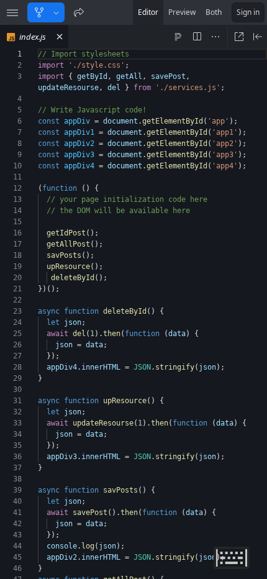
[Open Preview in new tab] (239, 37)
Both (214, 12)
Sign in (248, 12)
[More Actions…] (215, 37)
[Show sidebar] (12, 12)
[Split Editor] (197, 37)
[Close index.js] (59, 36)
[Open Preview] (257, 37)
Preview (182, 12)
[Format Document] (178, 37)
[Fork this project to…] (56, 12)
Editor (148, 12)
